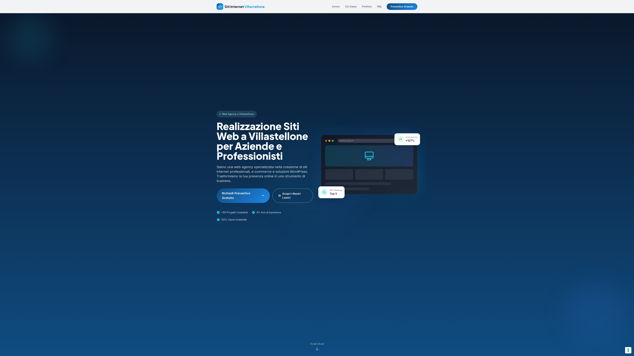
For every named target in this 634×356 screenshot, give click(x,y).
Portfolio (367, 6)
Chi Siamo (351, 6)
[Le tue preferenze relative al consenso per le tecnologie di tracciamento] (628, 350)
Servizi (336, 6)
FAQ (379, 6)
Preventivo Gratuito (402, 6)
